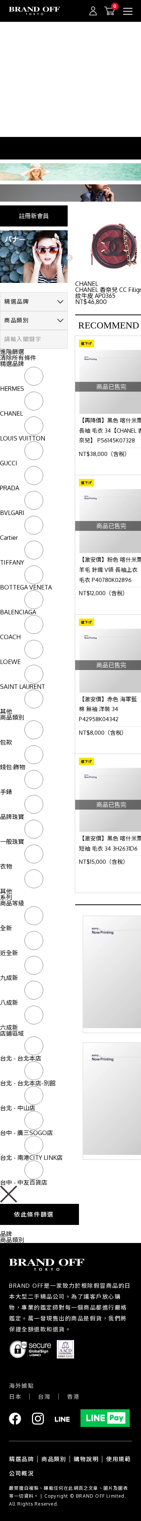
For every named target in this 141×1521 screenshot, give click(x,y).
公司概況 (21, 1473)
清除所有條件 (18, 358)
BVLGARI (12, 513)
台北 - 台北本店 (20, 1058)
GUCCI (8, 463)
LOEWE (10, 662)
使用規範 (118, 1459)
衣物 (6, 866)
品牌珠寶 (12, 817)
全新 (6, 928)
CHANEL (11, 413)
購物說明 (86, 1459)
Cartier (9, 537)
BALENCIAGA (18, 612)
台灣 (44, 1396)
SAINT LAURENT (22, 686)
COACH (10, 637)
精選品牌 (21, 1459)
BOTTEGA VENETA (26, 587)
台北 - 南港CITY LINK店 (31, 1157)
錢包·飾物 (12, 767)
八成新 (9, 1002)
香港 (73, 1396)
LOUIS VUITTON (22, 438)
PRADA (9, 488)
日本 (15, 1396)
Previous (69, 258)
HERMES (12, 388)
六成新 (9, 1027)
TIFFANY (12, 562)
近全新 (9, 953)
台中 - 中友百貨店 (23, 1182)
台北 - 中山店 (17, 1108)
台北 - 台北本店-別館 (28, 1083)
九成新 (9, 978)
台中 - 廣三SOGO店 (26, 1133)
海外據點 (21, 1385)
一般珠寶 (12, 841)
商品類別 (12, 1240)
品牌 (6, 1234)
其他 (6, 711)
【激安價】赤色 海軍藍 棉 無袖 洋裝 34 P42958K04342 (108, 709)
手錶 (6, 792)
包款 (6, 742)
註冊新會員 (34, 216)
